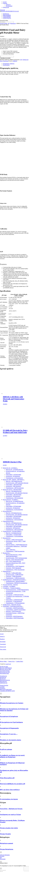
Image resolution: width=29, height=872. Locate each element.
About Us (8, 4)
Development (9, 6)
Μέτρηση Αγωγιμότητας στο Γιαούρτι (11, 703)
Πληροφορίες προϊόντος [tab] (8, 63)
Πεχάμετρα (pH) (4, 666)
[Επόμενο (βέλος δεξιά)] (2, 871)
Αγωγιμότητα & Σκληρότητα (9, 716)
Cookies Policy (19, 661)
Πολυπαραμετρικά (4, 673)
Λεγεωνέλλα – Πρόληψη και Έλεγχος (11, 808)
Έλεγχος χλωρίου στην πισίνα (9, 828)
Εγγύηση (2, 856)
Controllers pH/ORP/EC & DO (7, 690)
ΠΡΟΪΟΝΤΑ (6, 13)
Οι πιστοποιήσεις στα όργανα (9, 799)
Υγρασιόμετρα (3, 676)
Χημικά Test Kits (4, 685)
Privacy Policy (3, 661)
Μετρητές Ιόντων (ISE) (5, 669)
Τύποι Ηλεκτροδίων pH (7, 778)
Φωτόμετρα (3, 678)
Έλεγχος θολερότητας (6, 849)
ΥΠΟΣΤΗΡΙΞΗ (7, 16)
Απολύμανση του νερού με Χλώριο (10, 814)
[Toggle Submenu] (17, 468)
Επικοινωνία (6, 7)
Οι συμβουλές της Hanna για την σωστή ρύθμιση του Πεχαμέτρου (12, 756)
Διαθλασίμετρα (3, 682)
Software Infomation (5, 855)
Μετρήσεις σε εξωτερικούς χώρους (10, 740)
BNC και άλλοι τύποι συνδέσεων (10, 789)
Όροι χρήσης (3, 649)
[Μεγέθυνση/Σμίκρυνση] (0, 870)
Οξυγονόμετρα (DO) (5, 672)
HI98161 (15, 61)
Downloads (2, 859)
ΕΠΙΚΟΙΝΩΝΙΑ (7, 18)
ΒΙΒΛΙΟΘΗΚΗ (7, 15)
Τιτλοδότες (2, 688)
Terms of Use (11, 661)
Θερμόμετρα (3, 677)
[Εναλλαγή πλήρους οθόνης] (2, 870)
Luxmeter (2, 686)
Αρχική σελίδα (3, 23)
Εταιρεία (5, 3)
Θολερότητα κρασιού (6, 843)
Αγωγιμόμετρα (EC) (5, 670)
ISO (1, 857)
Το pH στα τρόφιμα (6, 749)
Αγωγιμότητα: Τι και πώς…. (8, 734)
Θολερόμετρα (3, 681)
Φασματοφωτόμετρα (5, 680)
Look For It (8, 664)
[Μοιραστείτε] (3, 870)
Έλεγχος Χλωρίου (5, 834)
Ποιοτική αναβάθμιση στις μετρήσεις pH (12, 784)
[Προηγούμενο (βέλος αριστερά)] (0, 871)
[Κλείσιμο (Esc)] (5, 870)
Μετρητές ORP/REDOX (6, 668)
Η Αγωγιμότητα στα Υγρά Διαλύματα (11, 722)
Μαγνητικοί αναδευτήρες (6, 689)
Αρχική (4, 2)
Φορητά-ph (13, 23)
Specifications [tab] (6, 65)
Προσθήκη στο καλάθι (5, 58)
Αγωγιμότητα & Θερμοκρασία (9, 728)
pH (8, 23)
